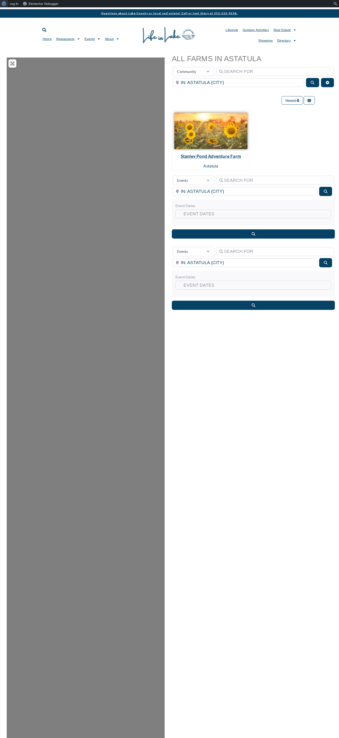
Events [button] (90, 39)
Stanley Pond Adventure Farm (211, 156)
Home (47, 39)
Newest (291, 100)
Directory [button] (284, 40)
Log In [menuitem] (14, 4)
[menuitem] (4, 3)
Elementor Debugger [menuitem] (44, 4)
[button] (44, 30)
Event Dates (185, 205)
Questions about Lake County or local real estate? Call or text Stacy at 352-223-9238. (169, 13)
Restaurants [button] (65, 39)
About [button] (109, 39)
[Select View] (309, 100)
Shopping (265, 40)
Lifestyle (232, 30)
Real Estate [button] (282, 30)
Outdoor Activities (256, 30)
